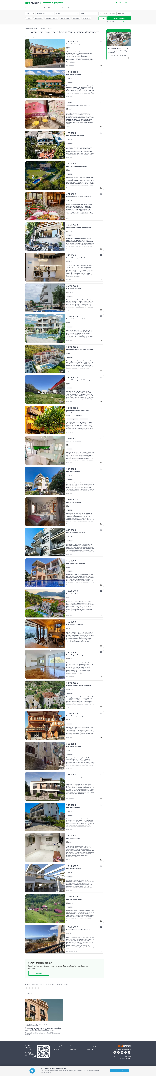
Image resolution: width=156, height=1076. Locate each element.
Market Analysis (29, 1024)
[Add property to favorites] (102, 41)
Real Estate (46, 1024)
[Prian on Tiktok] (129, 1052)
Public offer (90, 1049)
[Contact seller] (101, 66)
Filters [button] (122, 13)
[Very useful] (38, 988)
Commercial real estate (31, 1025)
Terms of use (73, 1046)
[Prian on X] (118, 1052)
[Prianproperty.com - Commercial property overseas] (32, 3)
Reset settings (111, 22)
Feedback (73, 1049)
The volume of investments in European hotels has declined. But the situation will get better (43, 1029)
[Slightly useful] (32, 988)
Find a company (91, 1046)
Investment (38, 1024)
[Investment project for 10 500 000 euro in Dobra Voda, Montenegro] (119, 46)
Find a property (58, 1046)
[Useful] (35, 988)
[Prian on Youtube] (125, 1052)
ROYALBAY (110, 58)
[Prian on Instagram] (114, 1052)
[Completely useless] (26, 988)
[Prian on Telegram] (122, 1052)
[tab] (29, 994)
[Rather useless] (29, 988)
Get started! (119, 1071)
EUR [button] (118, 2)
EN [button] (128, 3)
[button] (30, 13)
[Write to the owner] (101, 432)
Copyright (56, 1049)
